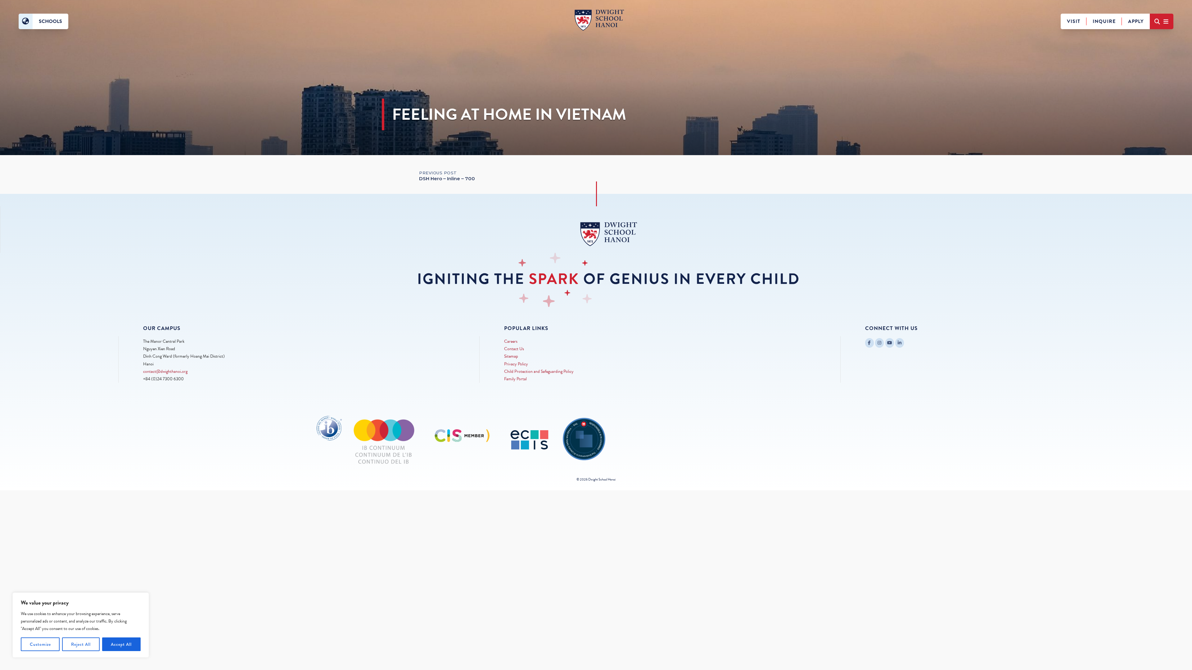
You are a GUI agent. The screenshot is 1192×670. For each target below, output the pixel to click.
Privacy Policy (516, 364)
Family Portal (515, 379)
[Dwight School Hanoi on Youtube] (889, 343)
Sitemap (511, 356)
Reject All (81, 644)
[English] (26, 21)
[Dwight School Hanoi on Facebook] (869, 343)
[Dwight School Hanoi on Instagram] (879, 343)
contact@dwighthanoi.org (165, 371)
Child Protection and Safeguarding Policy (539, 371)
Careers (510, 341)
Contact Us (514, 349)
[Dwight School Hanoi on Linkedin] (899, 343)
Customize (40, 644)
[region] (80, 625)
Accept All (121, 644)
